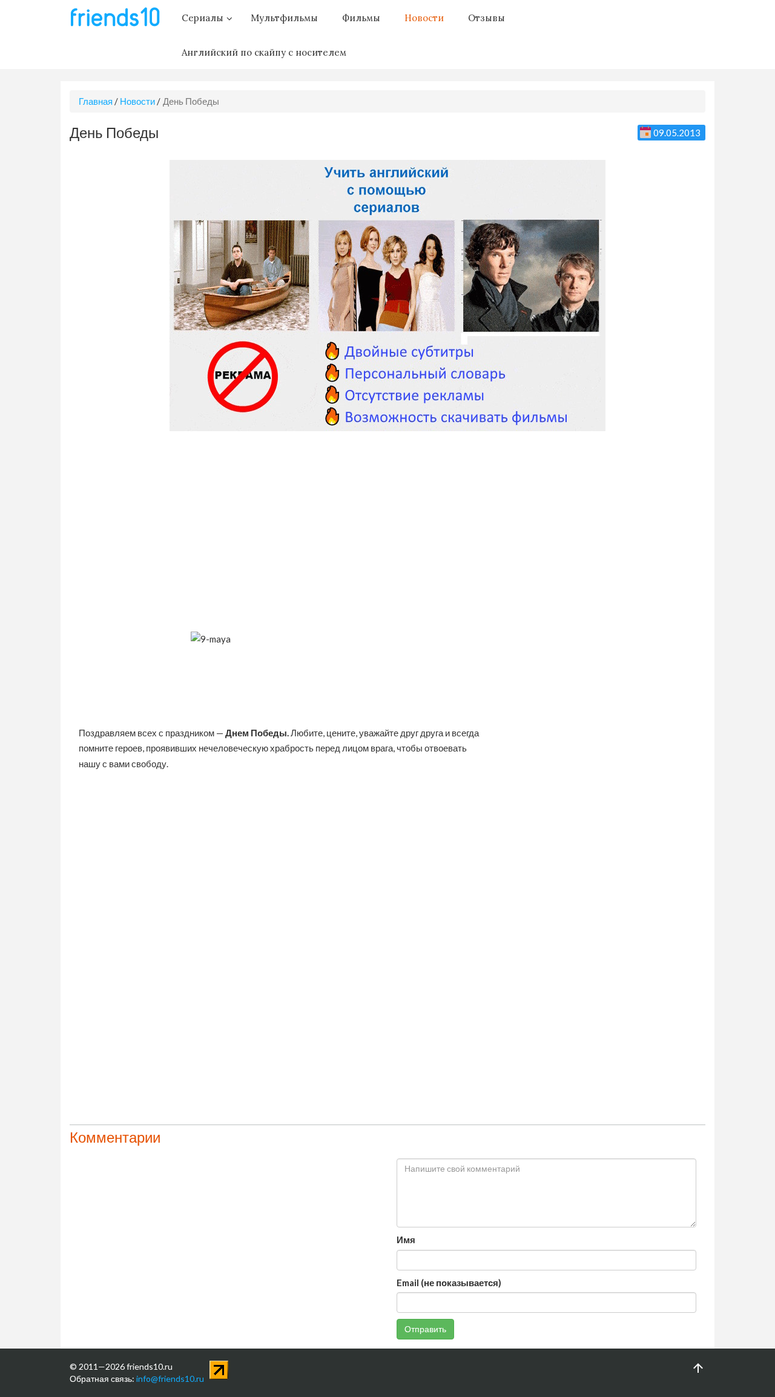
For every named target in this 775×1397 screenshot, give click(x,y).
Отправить (425, 1329)
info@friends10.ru (170, 1378)
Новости (137, 101)
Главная (96, 101)
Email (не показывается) (449, 1282)
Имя (406, 1239)
